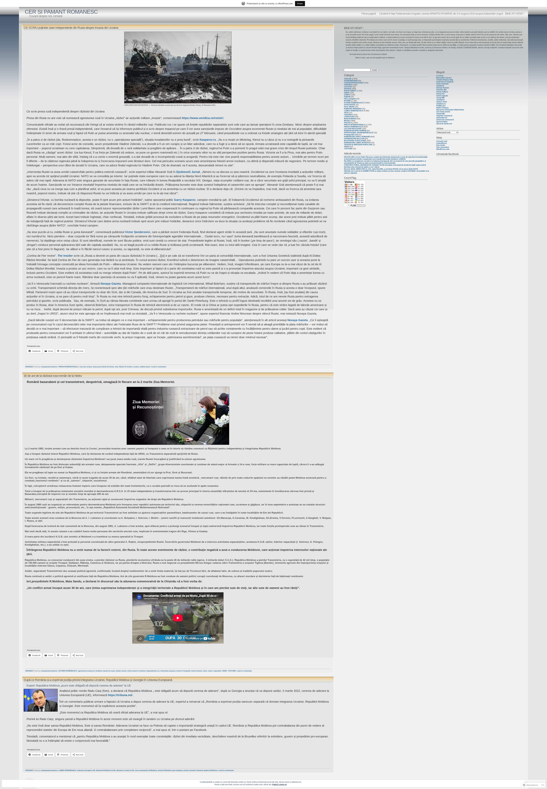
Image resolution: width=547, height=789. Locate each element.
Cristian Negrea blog (444, 80)
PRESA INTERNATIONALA (68, 367)
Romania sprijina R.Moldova (207, 770)
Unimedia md (441, 118)
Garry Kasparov (184, 199)
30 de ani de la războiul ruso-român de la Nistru (53, 376)
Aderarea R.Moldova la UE (105, 770)
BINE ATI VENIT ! (514, 13)
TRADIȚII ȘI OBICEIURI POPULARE (358, 145)
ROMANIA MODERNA (353, 109)
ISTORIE (347, 101)
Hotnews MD (441, 90)
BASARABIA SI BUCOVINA (355, 141)
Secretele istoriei (443, 112)
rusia (116, 367)
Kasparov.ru (208, 139)
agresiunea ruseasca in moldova (90, 671)
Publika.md (440, 106)
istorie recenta (196, 671)
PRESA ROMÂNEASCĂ (353, 127)
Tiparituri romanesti (444, 116)
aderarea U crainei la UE (125, 770)
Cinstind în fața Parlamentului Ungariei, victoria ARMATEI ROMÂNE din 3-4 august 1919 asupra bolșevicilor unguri (440, 13)
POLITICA (348, 123)
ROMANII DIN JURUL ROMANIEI (357, 137)
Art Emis (439, 76)
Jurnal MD (440, 98)
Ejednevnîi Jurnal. (188, 171)
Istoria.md (440, 94)
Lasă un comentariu (158, 367)
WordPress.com (442, 149)
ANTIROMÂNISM (351, 81)
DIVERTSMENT (350, 91)
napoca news (441, 102)
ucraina (136, 367)
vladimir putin (145, 367)
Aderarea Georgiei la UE (86, 770)
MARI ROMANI (350, 119)
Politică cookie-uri (279, 785)
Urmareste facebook (447, 153)
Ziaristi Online (441, 122)
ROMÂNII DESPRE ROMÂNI (355, 131)
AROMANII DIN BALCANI (354, 139)
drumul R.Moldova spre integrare (170, 770)
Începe (300, 3)
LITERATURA (349, 117)
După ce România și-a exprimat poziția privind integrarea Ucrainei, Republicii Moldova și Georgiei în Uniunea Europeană (98, 680)
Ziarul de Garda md (444, 124)
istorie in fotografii (183, 671)
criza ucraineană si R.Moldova (146, 770)
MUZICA (347, 121)
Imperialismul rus (153, 671)
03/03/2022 (29, 367)
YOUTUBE (232, 671)
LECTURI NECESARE (353, 129)
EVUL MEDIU (349, 107)
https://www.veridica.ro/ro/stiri (202, 118)
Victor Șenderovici (137, 232)
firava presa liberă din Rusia (103, 367)
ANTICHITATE (349, 105)
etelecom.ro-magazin (444, 82)
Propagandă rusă (351, 135)
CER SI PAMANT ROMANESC (61, 12)
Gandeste (440, 86)
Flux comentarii (442, 147)
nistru (205, 671)
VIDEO (224, 671)
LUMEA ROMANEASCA (67, 770)
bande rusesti (121, 671)
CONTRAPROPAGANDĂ (354, 83)
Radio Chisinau (442, 108)
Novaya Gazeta (111, 283)
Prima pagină (368, 13)
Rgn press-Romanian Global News (450, 110)
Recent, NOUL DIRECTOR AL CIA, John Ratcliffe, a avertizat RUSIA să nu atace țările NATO (381, 169)
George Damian (442, 88)
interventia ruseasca (167, 671)
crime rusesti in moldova (136, 671)
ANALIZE (347, 79)
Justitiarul (440, 100)
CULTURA (348, 87)
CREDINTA (348, 85)
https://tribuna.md (120, 695)
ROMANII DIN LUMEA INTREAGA (357, 143)
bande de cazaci (109, 671)
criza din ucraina (86, 367)
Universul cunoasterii (445, 120)
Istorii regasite (442, 96)
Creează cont (441, 141)
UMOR (346, 93)
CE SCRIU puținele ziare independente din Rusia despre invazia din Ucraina (71, 28)
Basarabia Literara (444, 78)
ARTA (346, 113)
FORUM (347, 97)
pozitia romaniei (189, 770)
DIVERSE (348, 89)
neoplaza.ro (441, 104)
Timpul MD (440, 114)
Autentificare (441, 143)
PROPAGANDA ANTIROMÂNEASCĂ (358, 133)
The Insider (65, 255)
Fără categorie (350, 99)
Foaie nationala (442, 84)
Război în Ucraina (125, 367)
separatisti (217, 671)
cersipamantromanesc (49, 367)
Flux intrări (440, 145)
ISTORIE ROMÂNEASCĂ (68, 671)
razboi (210, 671)
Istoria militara (442, 92)
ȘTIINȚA (347, 95)
